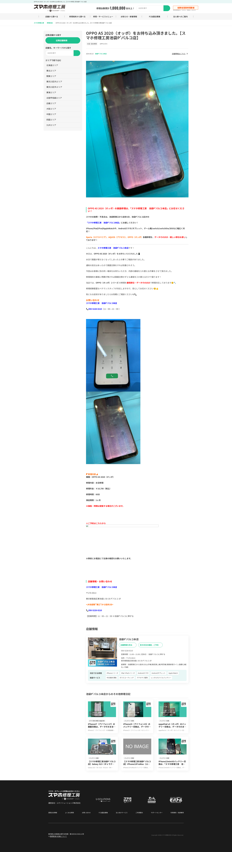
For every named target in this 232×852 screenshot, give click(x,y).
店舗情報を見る (126, 645)
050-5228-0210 (95, 308)
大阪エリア (51, 108)
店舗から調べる (51, 16)
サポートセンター (157, 812)
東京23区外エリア (54, 86)
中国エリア (51, 114)
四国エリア (51, 119)
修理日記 (50, 23)
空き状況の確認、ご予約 (149, 645)
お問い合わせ (86, 812)
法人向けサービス (121, 812)
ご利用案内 (139, 812)
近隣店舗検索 (61, 40)
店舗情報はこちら (178, 53)
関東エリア (51, 76)
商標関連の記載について (58, 836)
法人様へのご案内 (180, 16)
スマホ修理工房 (39, 23)
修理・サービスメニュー (103, 16)
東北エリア (51, 70)
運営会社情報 (52, 812)
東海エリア (51, 92)
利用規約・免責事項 (177, 812)
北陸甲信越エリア (54, 97)
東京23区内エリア (54, 81)
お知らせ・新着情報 (129, 16)
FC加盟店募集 (154, 16)
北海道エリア (52, 65)
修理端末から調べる (77, 16)
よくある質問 (69, 812)
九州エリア (51, 125)
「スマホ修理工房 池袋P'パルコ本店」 (103, 222)
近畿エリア (51, 103)
